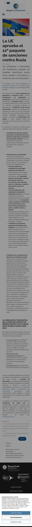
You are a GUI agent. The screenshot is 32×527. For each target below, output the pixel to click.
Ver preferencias (16, 517)
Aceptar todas (16, 513)
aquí (17, 504)
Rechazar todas (16, 522)
